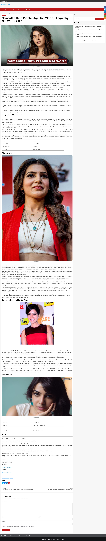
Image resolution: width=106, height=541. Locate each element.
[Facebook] (105, 7)
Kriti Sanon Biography (6, 472)
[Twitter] (105, 9)
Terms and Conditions (27, 535)
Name (3, 516)
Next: (60, 489)
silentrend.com (5, 4)
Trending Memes (17, 9)
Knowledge (25, 9)
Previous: (17, 489)
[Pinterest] (105, 14)
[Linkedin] (105, 11)
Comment (4, 501)
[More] (105, 18)
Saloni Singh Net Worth (7, 462)
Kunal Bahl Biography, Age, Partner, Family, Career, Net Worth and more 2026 (88, 37)
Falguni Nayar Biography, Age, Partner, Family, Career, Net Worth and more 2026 (89, 30)
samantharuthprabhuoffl (39, 425)
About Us (15, 535)
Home (2, 9)
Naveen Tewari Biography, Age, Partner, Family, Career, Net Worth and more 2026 (88, 34)
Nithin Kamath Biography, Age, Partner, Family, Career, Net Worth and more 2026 (89, 41)
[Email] (105, 16)
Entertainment (8, 9)
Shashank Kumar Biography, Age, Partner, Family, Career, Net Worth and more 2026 (88, 27)
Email (39, 516)
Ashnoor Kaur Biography (7, 478)
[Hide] (105, 20)
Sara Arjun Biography (6, 467)
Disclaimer (20, 535)
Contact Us (10, 535)
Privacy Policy (4, 535)
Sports (30, 9)
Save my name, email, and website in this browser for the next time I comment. (19, 526)
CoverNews (56, 539)
